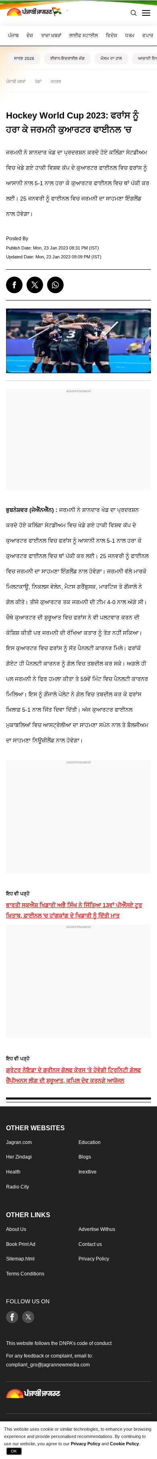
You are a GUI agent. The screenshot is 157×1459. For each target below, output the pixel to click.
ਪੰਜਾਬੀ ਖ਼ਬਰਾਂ (16, 81)
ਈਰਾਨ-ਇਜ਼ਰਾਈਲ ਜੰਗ (67, 58)
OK (14, 1451)
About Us (16, 1229)
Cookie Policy (124, 1443)
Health (13, 1172)
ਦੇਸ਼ (30, 35)
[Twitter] (28, 1317)
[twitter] (35, 285)
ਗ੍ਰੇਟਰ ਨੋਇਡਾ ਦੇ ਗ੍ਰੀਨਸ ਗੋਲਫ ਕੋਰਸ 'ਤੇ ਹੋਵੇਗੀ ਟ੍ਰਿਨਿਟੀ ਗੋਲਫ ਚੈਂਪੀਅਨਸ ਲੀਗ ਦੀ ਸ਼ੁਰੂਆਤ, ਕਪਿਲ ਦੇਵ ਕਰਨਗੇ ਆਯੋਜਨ (73, 1075)
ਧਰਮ (129, 35)
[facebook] (14, 285)
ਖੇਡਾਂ (38, 81)
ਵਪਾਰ (148, 35)
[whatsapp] (55, 285)
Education (89, 1142)
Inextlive (87, 1172)
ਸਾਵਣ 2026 (24, 58)
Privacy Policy (93, 1259)
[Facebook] (12, 1317)
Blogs (84, 1157)
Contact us (90, 1244)
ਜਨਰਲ (56, 81)
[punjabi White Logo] (33, 1393)
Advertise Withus (96, 1229)
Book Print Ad (20, 1244)
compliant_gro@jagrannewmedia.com (48, 1364)
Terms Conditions (25, 1273)
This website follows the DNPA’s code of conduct (59, 1343)
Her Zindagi (19, 1157)
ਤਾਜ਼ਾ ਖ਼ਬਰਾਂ (51, 35)
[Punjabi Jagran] (34, 13)
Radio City (17, 1186)
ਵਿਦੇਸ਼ (111, 35)
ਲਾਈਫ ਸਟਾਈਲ (83, 35)
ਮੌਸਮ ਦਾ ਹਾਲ (111, 58)
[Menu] (146, 13)
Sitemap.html (20, 1259)
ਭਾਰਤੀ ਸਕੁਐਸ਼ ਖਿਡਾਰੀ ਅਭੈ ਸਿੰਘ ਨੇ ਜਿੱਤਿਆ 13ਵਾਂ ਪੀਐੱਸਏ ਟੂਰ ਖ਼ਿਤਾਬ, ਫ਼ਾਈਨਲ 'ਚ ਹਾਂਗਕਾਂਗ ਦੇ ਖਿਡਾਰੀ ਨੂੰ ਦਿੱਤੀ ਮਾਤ (74, 910)
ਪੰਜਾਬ (13, 35)
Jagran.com (19, 1142)
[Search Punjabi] (133, 13)
